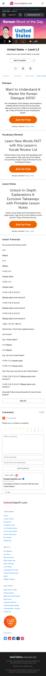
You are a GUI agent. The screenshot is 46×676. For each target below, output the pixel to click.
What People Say (9, 560)
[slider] (35, 41)
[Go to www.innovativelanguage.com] (23, 656)
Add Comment (23, 468)
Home (6, 516)
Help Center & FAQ (10, 590)
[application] (23, 31)
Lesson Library (6, 9)
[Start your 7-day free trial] (10, 621)
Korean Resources (10, 534)
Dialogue (6, 76)
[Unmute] (30, 41)
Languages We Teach (11, 570)
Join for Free (23, 119)
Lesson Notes (29, 76)
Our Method (8, 551)
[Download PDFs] (30, 68)
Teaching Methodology (11, 605)
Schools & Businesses (11, 573)
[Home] (21, 5)
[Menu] (3, 3)
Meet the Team (9, 557)
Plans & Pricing (9, 563)
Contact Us (7, 611)
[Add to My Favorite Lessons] (15, 68)
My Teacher (8, 537)
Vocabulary (18, 76)
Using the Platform (10, 602)
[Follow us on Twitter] (5, 638)
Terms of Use (28, 666)
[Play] (10, 41)
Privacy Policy (18, 666)
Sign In (10, 423)
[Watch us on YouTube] (9, 638)
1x (23, 41)
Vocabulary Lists (9, 525)
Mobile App (7, 540)
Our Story (7, 554)
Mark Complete (20, 60)
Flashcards (7, 522)
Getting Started (9, 593)
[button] (42, 3)
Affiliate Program (9, 579)
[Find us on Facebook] (14, 638)
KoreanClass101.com (29, 663)
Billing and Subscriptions (12, 596)
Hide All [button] (23, 401)
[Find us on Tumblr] (18, 638)
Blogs (5, 576)
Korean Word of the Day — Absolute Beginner (26, 9)
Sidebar (34, 15)
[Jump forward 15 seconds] (16, 41)
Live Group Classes (10, 531)
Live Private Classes (10, 528)
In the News (8, 567)
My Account (7, 599)
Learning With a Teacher (12, 608)
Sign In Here (30, 126)
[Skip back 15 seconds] (4, 41)
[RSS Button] (3, 418)
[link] (4, 15)
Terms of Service (27, 672)
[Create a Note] (23, 68)
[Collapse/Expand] (23, 412)
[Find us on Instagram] (22, 638)
